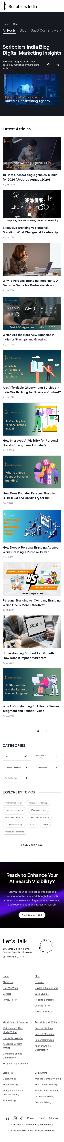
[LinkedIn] (8, 1118)
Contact (7, 993)
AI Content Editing (44, 1096)
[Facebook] (21, 1118)
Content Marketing (44, 1034)
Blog (37, 976)
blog (23, 30)
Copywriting (41, 1072)
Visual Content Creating (15, 1022)
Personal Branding (44, 1040)
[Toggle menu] (58, 6)
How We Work (10, 988)
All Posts (9, 30)
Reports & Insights (44, 999)
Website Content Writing (48, 1078)
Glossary (39, 982)
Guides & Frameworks (46, 988)
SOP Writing (9, 1100)
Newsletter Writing (13, 1038)
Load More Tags (32, 845)
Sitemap (53, 1118)
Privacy (31, 1118)
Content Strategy (44, 1028)
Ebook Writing (10, 1084)
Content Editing (43, 1102)
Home (6, 24)
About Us (8, 982)
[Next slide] (57, 65)
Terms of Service (43, 1011)
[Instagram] (15, 1118)
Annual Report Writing (46, 1022)
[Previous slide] (48, 65)
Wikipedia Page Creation (15, 1063)
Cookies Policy (42, 1005)
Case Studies (42, 993)
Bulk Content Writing (46, 1084)
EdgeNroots (46, 1124)
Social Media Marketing (47, 1090)
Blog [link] (15, 24)
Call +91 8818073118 (13, 956)
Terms (42, 1118)
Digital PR (8, 1072)
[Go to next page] (46, 731)
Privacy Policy (10, 999)
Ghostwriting (9, 1078)
